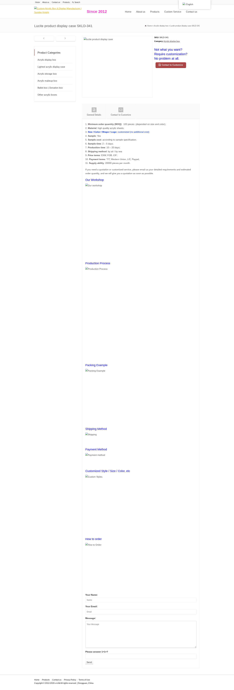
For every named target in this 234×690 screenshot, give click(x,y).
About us (45, 2)
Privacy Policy (70, 680)
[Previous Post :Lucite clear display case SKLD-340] (44, 39)
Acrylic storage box (47, 73)
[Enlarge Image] (117, 37)
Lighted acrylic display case (51, 66)
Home (37, 2)
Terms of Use (84, 680)
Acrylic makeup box (47, 80)
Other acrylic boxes (47, 94)
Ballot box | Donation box (50, 87)
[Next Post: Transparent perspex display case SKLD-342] (66, 39)
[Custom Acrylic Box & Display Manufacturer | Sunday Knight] (59, 12)
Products (66, 2)
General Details (94, 115)
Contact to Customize (172, 65)
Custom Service (172, 11)
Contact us (56, 2)
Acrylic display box (172, 41)
